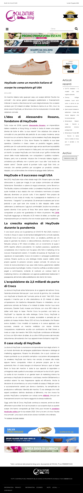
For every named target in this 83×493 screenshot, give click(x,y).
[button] (76, 28)
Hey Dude (15, 418)
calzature (9, 418)
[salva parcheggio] (41, 432)
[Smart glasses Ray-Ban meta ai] (41, 441)
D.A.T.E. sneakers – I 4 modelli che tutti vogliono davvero (72, 91)
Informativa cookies (33, 487)
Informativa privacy (12, 487)
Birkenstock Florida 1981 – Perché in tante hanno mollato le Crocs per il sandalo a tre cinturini (72, 139)
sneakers (21, 418)
